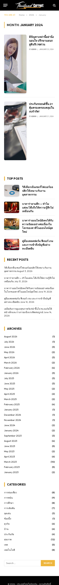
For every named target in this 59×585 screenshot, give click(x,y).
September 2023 (13, 435)
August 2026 (10, 336)
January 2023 (11, 472)
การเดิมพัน (9, 508)
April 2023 (9, 456)
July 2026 (9, 341)
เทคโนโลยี (9, 549)
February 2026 (12, 367)
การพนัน (8, 497)
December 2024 (12, 414)
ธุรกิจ (7, 523)
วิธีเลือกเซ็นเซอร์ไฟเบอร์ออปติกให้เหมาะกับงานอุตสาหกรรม (37, 190)
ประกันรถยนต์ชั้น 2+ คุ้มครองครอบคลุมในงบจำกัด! (41, 107)
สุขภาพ (7, 539)
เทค (6, 544)
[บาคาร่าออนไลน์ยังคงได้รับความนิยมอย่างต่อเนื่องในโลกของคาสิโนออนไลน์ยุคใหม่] (11, 224)
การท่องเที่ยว (10, 492)
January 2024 (11, 430)
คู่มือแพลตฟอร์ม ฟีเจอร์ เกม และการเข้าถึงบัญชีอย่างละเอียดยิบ (37, 244)
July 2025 (9, 378)
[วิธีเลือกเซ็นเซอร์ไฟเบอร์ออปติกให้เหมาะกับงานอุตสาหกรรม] (11, 190)
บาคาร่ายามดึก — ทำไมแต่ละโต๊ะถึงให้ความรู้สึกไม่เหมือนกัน (38, 207)
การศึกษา (9, 502)
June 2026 (9, 347)
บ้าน (6, 529)
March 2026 (10, 362)
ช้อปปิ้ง (7, 518)
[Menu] (5, 5)
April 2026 (9, 357)
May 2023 (9, 451)
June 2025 (9, 383)
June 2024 (9, 425)
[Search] (54, 5)
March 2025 (10, 399)
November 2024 (12, 420)
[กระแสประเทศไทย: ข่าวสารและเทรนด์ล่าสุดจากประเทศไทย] (29, 5)
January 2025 (11, 409)
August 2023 (10, 440)
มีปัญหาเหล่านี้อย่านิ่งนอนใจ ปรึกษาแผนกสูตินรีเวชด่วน (41, 40)
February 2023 (12, 467)
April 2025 (9, 394)
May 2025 (9, 388)
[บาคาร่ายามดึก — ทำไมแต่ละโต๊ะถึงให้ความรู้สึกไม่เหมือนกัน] (11, 207)
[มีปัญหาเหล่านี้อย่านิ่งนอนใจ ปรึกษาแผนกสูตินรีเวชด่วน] (15, 64)
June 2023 (9, 446)
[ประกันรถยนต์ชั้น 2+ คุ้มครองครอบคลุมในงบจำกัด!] (15, 131)
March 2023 (10, 461)
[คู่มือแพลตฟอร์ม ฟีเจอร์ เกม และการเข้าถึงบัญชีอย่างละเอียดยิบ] (11, 244)
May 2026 (9, 352)
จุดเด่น (7, 513)
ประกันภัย (9, 534)
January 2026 (11, 373)
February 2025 (12, 404)
